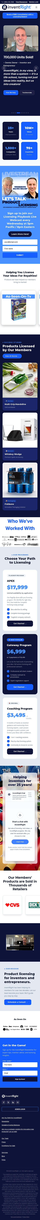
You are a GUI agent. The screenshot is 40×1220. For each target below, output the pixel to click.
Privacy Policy (26, 1217)
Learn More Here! (20, 234)
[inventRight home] (17, 7)
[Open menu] (36, 7)
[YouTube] (18, 1102)
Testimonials (25, 86)
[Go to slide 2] (13, 112)
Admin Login (20, 1109)
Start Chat (20, 842)
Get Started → (20, 624)
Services (5, 1152)
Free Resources (21, 2)
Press (4, 1142)
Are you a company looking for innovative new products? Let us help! (18, 1130)
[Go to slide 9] (28, 112)
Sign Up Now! (20, 1079)
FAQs (3, 1160)
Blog (3, 1156)
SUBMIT (19, 255)
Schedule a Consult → (18, 1002)
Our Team (5, 1138)
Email (5, 1069)
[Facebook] (4, 1102)
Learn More (10, 86)
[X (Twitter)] (8, 1102)
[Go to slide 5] (20, 112)
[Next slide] (36, 68)
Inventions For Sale (8, 1146)
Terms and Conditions (16, 1217)
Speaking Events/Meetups (11, 1125)
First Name (7, 1061)
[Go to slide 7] (24, 112)
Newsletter (5, 1121)
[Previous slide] (4, 68)
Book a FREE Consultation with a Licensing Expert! (20, 15)
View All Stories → (12, 356)
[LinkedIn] (13, 1102)
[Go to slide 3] (15, 112)
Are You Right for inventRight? (12, 1118)
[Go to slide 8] (26, 112)
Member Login (33, 2)
